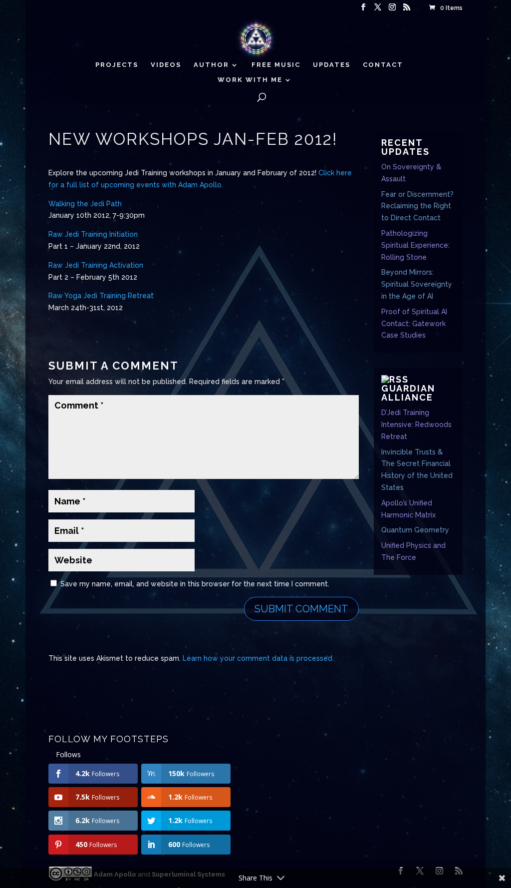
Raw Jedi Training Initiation (93, 234)
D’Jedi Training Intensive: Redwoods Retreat (416, 425)
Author (211, 64)
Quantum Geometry (415, 530)
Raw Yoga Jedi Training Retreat (101, 296)
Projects (116, 64)
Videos (166, 64)
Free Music (276, 64)
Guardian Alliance (408, 393)
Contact (383, 64)
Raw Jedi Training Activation (95, 265)
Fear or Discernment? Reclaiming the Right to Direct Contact (417, 206)
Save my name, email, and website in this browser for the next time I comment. (194, 584)
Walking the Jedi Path (85, 204)
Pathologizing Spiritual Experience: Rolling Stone (415, 245)
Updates (331, 64)
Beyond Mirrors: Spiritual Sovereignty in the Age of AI (416, 284)
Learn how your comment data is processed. (258, 658)
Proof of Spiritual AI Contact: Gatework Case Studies (414, 324)
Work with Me (250, 79)
